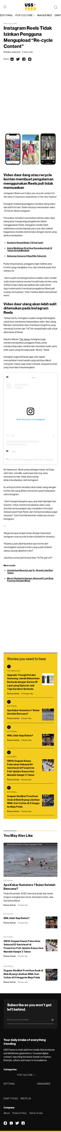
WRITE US (25, 1098)
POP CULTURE (24, 15)
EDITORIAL (9, 1083)
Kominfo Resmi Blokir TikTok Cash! (25, 242)
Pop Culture (10, 23)
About (7, 1113)
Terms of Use (36, 1113)
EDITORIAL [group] (6, 15)
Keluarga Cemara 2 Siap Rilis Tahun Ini (26, 256)
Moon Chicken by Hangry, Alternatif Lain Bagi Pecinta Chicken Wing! (30, 579)
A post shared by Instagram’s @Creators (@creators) (31, 459)
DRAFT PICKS (11, 1098)
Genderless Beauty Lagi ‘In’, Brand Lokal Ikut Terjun (30, 571)
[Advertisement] (30, 99)
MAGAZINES (43, 1083)
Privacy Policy (19, 1113)
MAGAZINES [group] (44, 15)
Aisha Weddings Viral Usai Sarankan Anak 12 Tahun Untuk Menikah (29, 249)
